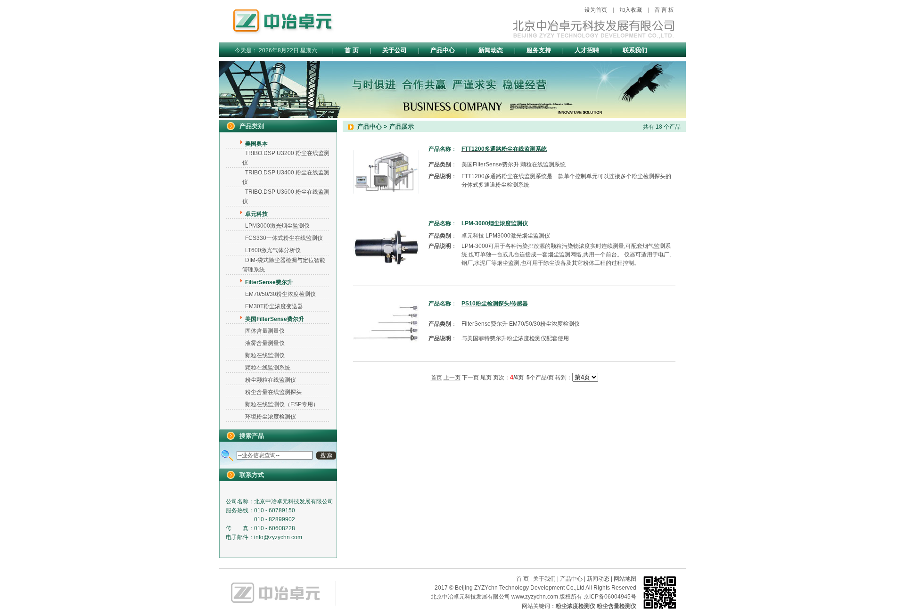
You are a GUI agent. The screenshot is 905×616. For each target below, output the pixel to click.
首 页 (352, 50)
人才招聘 (587, 50)
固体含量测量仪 (265, 331)
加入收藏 (630, 10)
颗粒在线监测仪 (265, 355)
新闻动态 (490, 50)
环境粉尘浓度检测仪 (270, 416)
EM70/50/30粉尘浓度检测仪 (280, 294)
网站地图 (625, 578)
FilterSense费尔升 (484, 323)
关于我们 (544, 578)
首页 (436, 377)
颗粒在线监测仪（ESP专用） (282, 404)
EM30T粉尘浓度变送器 (274, 306)
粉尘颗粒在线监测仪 (270, 380)
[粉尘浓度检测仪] (277, 609)
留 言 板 (664, 10)
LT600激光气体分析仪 (273, 250)
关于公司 (394, 50)
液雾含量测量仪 (265, 343)
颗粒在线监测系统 (267, 367)
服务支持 (539, 50)
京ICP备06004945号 (610, 596)
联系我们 (635, 50)
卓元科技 (472, 235)
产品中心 (442, 50)
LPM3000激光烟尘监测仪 (277, 225)
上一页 (452, 377)
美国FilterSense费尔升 (490, 164)
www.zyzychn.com (534, 596)
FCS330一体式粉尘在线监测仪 (284, 238)
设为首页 (595, 10)
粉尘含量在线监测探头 (273, 392)
